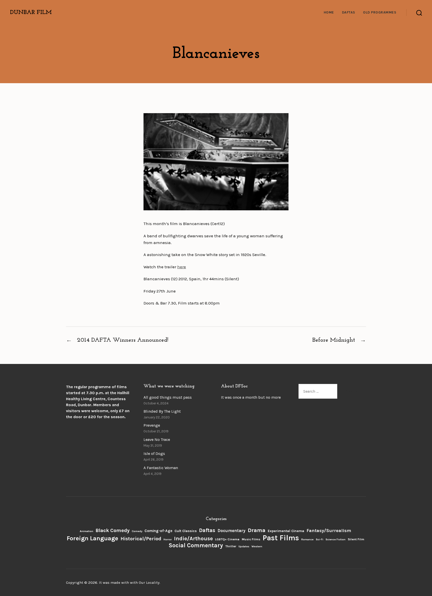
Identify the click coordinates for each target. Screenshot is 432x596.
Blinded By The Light (162, 411)
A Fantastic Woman (161, 467)
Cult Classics (185, 531)
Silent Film (356, 539)
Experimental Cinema (286, 531)
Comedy (137, 531)
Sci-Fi (319, 539)
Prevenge (152, 425)
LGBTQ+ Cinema (227, 539)
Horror (168, 539)
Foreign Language (92, 538)
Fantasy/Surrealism (328, 530)
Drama (257, 530)
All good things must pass (168, 397)
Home (329, 12)
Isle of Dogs (154, 453)
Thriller (230, 546)
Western (257, 546)
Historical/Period (140, 539)
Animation (86, 531)
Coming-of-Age (158, 531)
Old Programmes (379, 12)
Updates (243, 546)
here (181, 266)
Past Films (280, 538)
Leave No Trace (157, 439)
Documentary (232, 530)
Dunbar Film (31, 12)
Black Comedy (113, 530)
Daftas (348, 12)
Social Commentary (195, 545)
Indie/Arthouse (193, 538)
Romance (307, 539)
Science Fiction (336, 539)
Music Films (251, 539)
